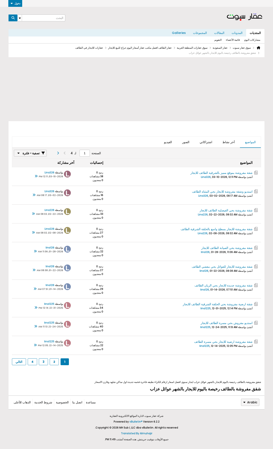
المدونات (237, 33)
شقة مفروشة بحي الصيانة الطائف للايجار (227, 248)
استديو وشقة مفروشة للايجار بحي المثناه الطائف (222, 191)
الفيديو (168, 142)
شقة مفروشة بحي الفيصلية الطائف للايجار (226, 210)
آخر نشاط (228, 142)
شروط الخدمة (43, 402)
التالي (19, 362)
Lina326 (206, 177)
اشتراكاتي (206, 142)
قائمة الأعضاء (233, 40)
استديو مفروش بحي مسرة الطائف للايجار (227, 323)
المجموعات (200, 33)
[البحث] (13, 18)
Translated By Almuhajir (136, 433)
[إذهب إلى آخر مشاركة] (36, 176)
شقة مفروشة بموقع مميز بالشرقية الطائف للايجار (221, 173)
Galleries (179, 33)
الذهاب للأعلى (22, 402)
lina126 (205, 252)
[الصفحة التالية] (57, 153)
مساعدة (91, 402)
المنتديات (255, 33)
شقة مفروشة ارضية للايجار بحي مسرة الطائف (223, 342)
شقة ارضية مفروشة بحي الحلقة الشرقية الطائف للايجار (218, 304)
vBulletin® (135, 421)
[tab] (250, 142)
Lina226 (203, 214)
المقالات (219, 33)
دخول (17, 3)
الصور (185, 142)
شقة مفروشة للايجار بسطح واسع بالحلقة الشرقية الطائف (217, 229)
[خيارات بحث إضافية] (19, 18)
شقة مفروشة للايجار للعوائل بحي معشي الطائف (222, 266)
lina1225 (205, 308)
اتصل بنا (77, 402)
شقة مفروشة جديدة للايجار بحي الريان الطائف (224, 285)
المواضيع (250, 142)
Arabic (252, 402)
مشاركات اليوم (252, 40)
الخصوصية (62, 402)
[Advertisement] (136, 89)
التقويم (218, 40)
